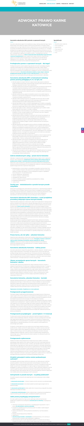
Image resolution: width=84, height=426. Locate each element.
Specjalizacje (51, 3)
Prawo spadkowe (59, 45)
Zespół (58, 3)
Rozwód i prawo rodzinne (61, 44)
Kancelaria (42, 3)
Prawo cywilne (58, 50)
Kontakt (71, 3)
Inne (56, 52)
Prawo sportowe (59, 49)
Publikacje (64, 3)
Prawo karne (58, 47)
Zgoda (69, 424)
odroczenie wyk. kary (32, 148)
